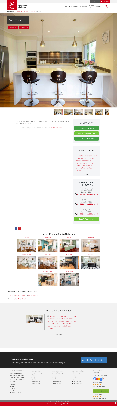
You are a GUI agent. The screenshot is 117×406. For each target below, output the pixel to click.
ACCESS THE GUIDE (94, 360)
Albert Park (69, 254)
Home (18, 11)
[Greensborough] (26, 263)
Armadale (26, 237)
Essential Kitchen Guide (57, 128)
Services (12, 384)
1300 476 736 (106, 1)
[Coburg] (90, 263)
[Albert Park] (69, 263)
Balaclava (48, 237)
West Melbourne (69, 271)
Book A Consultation (16, 393)
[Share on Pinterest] (19, 228)
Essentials (76, 6)
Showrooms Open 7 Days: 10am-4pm (58, 404)
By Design (11, 295)
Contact (98, 6)
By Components (33, 295)
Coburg (90, 254)
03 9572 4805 (81, 194)
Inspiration (68, 6)
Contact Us (13, 388)
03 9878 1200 (81, 204)
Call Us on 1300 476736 (86, 138)
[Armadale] (26, 246)
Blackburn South (90, 237)
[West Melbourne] (69, 280)
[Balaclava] (47, 246)
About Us (13, 386)
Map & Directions (91, 194)
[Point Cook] (47, 263)
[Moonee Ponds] (47, 280)
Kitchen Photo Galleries (28, 11)
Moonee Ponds (47, 271)
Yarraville (14, 27)
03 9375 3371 (81, 214)
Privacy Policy (65, 401)
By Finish (24, 295)
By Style (17, 295)
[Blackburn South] (90, 246)
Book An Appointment (86, 219)
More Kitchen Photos (86, 128)
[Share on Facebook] (16, 228)
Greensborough (26, 254)
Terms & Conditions (53, 401)
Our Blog (12, 391)
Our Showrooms (96, 1)
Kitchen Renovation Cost (86, 133)
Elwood (69, 237)
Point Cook (47, 254)
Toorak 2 (23, 27)
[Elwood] (69, 246)
